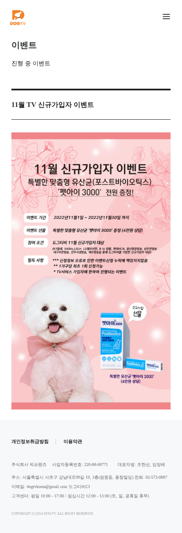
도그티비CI (79, 486)
